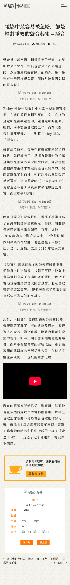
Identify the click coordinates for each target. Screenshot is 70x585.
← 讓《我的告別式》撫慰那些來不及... (18, 561)
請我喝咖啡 (36, 473)
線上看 (43, 542)
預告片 (26, 542)
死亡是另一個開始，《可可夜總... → (52, 561)
